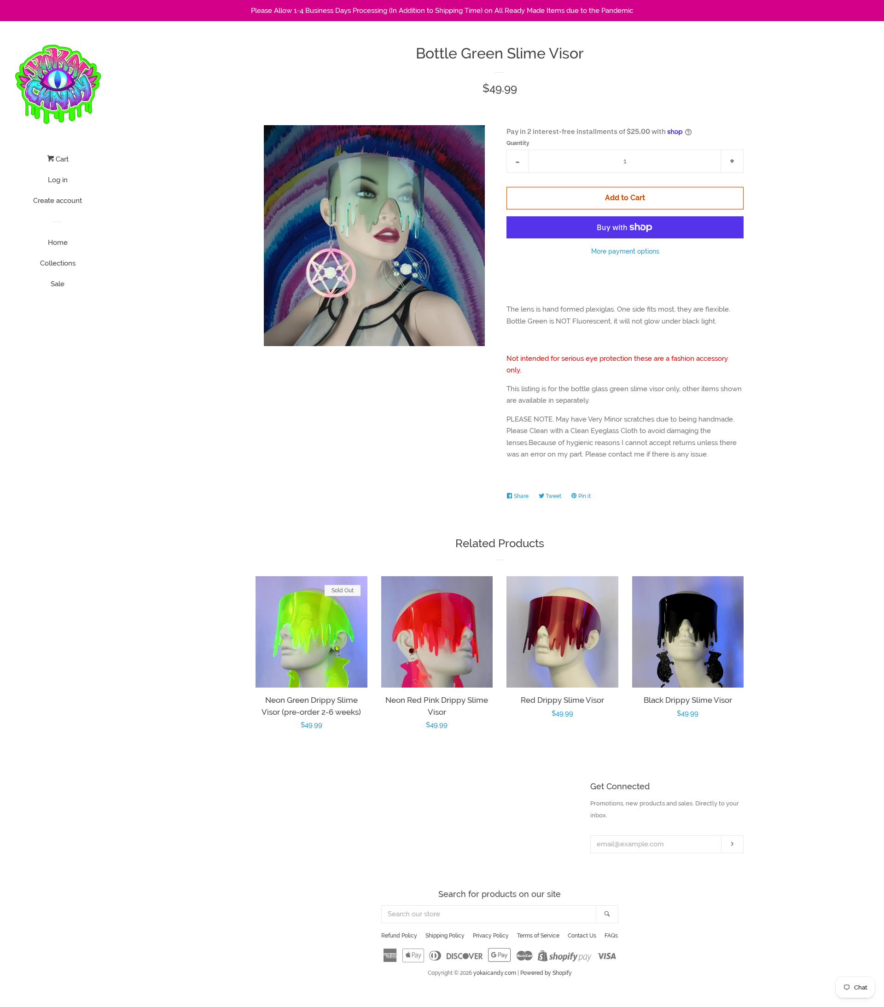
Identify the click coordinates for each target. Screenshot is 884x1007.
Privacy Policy (491, 935)
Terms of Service (538, 935)
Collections (58, 263)
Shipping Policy (445, 935)
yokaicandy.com (494, 973)
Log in (58, 180)
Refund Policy (399, 935)
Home (58, 242)
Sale (57, 284)
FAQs (611, 935)
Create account (57, 201)
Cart (61, 159)
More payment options (625, 251)
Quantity (517, 143)
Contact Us (582, 935)
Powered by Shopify (546, 973)
